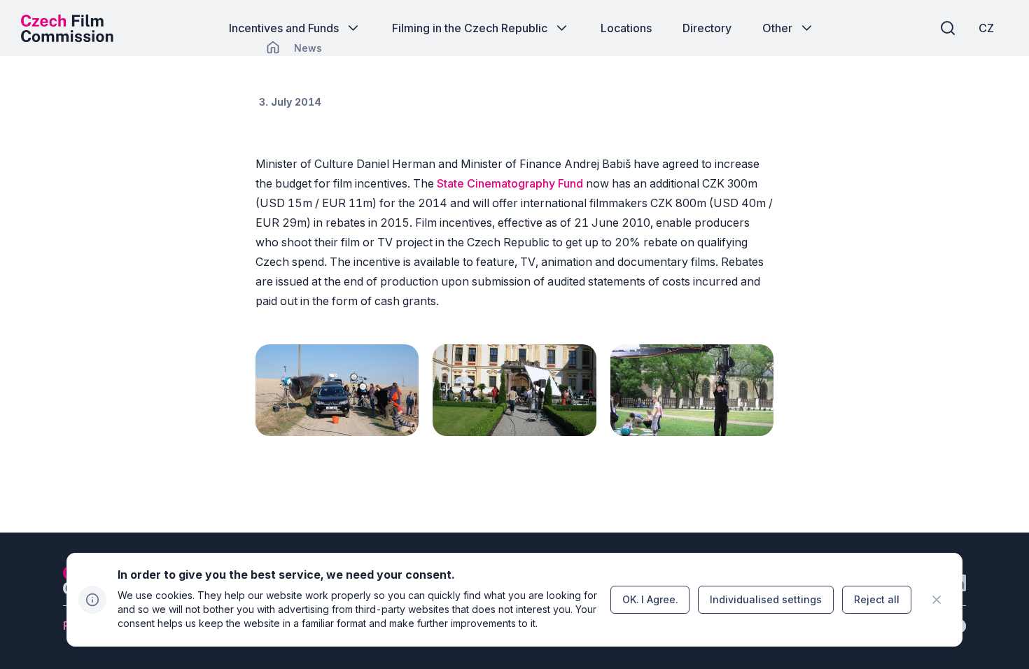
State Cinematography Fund (510, 183)
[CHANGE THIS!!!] (273, 48)
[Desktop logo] (67, 28)
